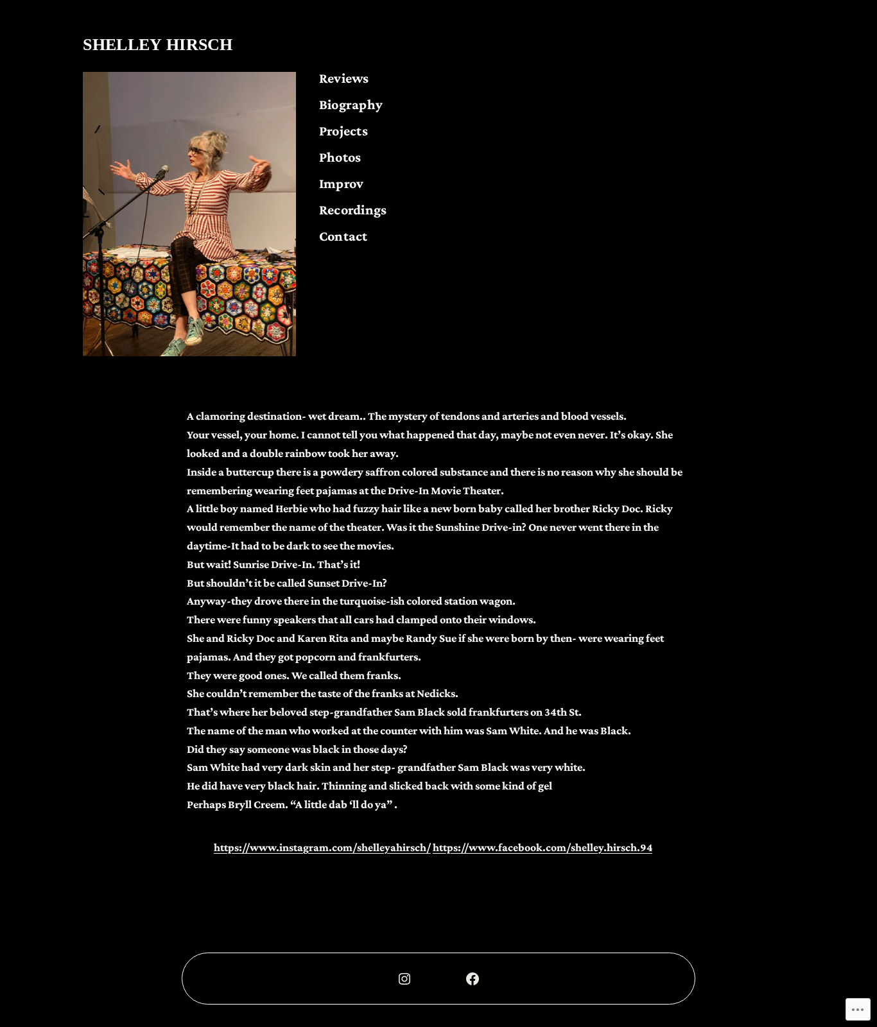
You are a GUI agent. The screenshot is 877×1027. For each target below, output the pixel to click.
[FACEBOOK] (472, 979)
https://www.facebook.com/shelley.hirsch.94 (542, 847)
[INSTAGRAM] (404, 979)
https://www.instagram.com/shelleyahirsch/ (322, 847)
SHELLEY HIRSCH (157, 44)
